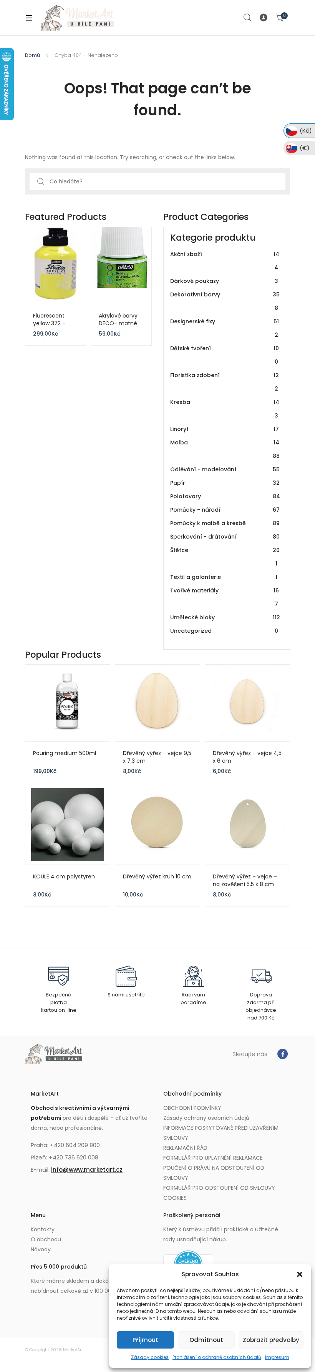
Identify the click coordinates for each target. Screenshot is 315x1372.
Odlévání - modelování (225, 469)
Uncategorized (224, 631)
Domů (32, 55)
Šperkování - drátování (225, 536)
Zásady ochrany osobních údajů (206, 1118)
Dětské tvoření (224, 355)
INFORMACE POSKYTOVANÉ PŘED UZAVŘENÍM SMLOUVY (221, 1133)
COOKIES (175, 1198)
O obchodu (46, 1239)
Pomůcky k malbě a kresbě (225, 523)
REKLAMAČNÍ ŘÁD (185, 1148)
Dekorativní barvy (225, 301)
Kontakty (43, 1229)
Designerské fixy (224, 328)
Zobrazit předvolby (271, 1340)
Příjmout (145, 1340)
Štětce (225, 556)
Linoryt (224, 429)
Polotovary (225, 496)
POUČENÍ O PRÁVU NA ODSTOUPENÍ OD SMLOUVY (213, 1173)
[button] (299, 1274)
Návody (41, 1249)
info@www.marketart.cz (87, 1170)
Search (248, 18)
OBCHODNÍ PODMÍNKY (192, 1108)
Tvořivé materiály (224, 597)
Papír (225, 483)
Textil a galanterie (223, 577)
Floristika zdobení (224, 381)
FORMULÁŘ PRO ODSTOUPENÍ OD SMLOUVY (219, 1188)
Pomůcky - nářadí (225, 510)
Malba (225, 449)
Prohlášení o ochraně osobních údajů (216, 1357)
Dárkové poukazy (224, 281)
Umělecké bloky (225, 617)
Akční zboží (224, 260)
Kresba (224, 408)
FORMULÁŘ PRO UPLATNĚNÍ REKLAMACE (213, 1158)
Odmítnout (206, 1340)
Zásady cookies (150, 1357)
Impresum (277, 1357)
